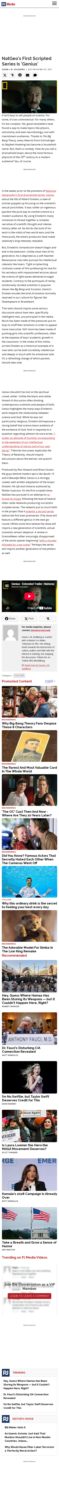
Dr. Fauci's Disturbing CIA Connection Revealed (21, 1049)
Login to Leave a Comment (29, 1295)
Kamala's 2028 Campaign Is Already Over (29, 1195)
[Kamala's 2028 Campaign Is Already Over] (29, 1174)
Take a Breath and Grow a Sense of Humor (29, 1244)
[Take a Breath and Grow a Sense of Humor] (29, 1223)
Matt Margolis (10, 1055)
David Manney (9, 1104)
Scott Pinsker (9, 1152)
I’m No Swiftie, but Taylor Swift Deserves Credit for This (25, 1098)
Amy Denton (8, 1250)
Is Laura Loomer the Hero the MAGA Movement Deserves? (25, 1147)
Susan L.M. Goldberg (13, 69)
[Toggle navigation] (54, 4)
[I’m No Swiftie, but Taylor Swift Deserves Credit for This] (29, 1077)
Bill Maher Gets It (15, 1427)
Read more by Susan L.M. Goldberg (36, 667)
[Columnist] (12, 632)
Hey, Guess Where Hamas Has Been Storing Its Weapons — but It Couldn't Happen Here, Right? (28, 999)
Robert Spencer (10, 1006)
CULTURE (19, 675)
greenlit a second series (40, 511)
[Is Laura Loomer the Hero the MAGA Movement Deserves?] (29, 1126)
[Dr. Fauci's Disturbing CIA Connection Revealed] (29, 1028)
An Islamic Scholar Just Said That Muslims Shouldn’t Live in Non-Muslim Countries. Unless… (28, 1437)
